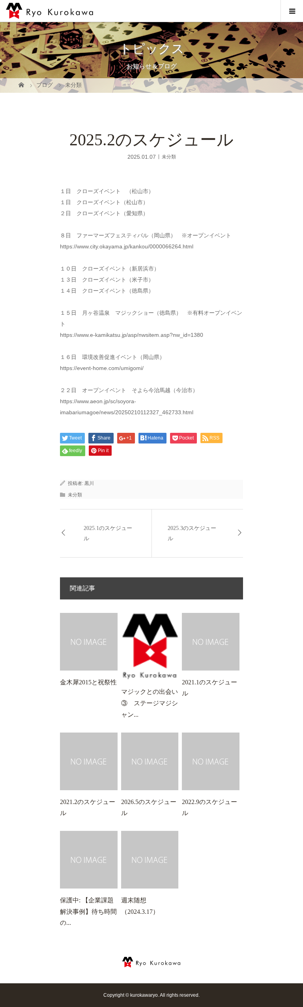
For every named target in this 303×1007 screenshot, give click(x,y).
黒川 (89, 483)
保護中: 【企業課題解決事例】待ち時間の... (88, 911)
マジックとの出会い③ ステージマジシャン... (149, 703)
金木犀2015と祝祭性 (88, 682)
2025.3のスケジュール (192, 533)
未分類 (169, 156)
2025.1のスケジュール (108, 533)
